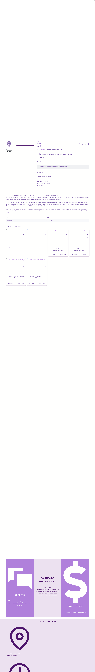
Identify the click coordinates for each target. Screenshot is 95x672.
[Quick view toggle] (24, 237)
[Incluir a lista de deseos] (24, 231)
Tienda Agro (68, 144)
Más (74, 144)
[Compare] (85, 144)
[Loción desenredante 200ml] (37, 236)
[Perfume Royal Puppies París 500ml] (37, 265)
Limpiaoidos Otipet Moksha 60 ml (15, 247)
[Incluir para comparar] (24, 234)
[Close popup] (94, 0)
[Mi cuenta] (79, 144)
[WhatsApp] (39, 185)
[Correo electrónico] (41, 185)
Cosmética (45, 181)
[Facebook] (37, 185)
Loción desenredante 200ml (37, 247)
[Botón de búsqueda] (33, 144)
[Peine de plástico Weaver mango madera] (79, 236)
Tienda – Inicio (54, 144)
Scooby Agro (82, 250)
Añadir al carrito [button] (21, 252)
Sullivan (48, 183)
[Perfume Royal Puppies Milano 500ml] (16, 265)
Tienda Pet (62, 144)
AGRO (43, 183)
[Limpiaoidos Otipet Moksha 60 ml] (16, 236)
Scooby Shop (18, 249)
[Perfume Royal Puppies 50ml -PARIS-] (58, 236)
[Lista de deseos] (82, 144)
